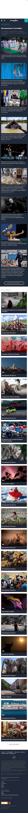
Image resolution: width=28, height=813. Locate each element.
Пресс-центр (17, 752)
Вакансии (23, 752)
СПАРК (2, 782)
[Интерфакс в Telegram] (4, 798)
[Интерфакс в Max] (11, 798)
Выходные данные (5, 807)
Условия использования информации (9, 805)
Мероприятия (12, 753)
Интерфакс (14, 20)
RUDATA (2, 793)
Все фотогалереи (14, 744)
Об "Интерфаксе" (10, 752)
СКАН (2, 792)
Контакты (3, 752)
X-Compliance (3, 783)
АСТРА (2, 787)
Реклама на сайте (5, 753)
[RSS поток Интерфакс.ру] (9, 798)
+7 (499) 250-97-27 (18, 774)
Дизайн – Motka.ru (5, 808)
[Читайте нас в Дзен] (2, 798)
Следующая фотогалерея (13, 283)
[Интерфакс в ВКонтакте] (7, 798)
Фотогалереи (5, 24)
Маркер (2, 786)
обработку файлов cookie (6, 771)
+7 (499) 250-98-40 (8, 774)
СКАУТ (2, 784)
